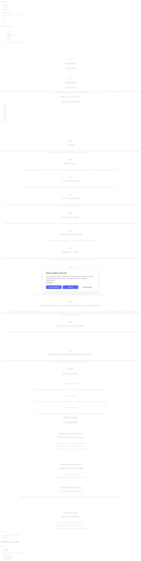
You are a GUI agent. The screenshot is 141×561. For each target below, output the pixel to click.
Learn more (49, 282)
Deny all (70, 287)
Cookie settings (87, 287)
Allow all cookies (54, 287)
